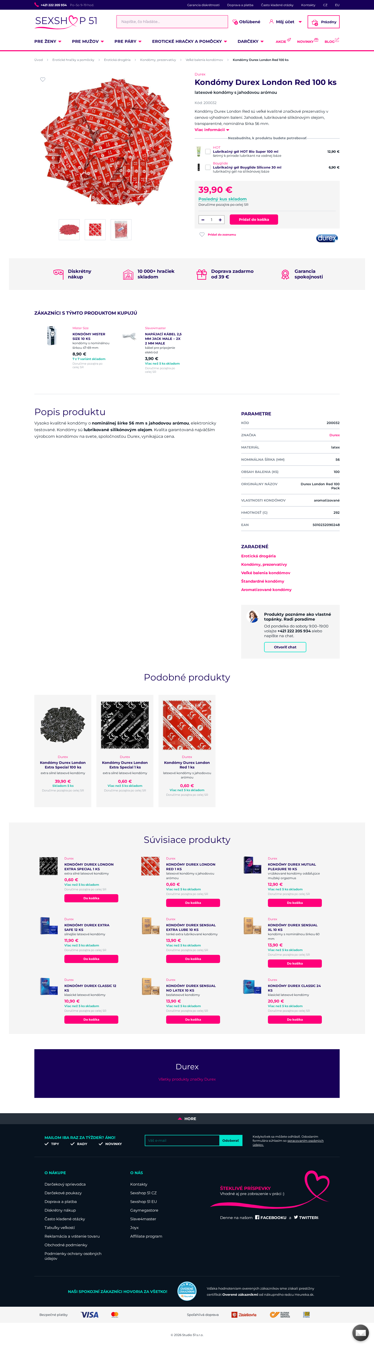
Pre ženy (45, 41)
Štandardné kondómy (262, 581)
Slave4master (143, 1218)
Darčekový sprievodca (65, 1184)
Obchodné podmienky (66, 1244)
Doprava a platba (240, 5)
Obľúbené (248, 22)
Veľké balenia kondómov (204, 60)
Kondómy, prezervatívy (158, 60)
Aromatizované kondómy (266, 589)
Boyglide (220, 163)
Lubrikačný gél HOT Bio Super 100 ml (245, 151)
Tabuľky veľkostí (60, 1227)
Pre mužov (85, 41)
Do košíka (91, 898)
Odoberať (230, 1140)
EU (337, 5)
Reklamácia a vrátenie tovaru (72, 1236)
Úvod (38, 60)
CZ (325, 5)
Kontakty (308, 5)
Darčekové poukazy (63, 1192)
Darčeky (248, 41)
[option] (78, 347)
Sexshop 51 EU (143, 1201)
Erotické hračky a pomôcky (187, 41)
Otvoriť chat (285, 647)
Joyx (134, 1227)
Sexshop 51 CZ (143, 1192)
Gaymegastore (144, 1210)
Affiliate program (146, 1236)
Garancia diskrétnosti (203, 5)
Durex (200, 74)
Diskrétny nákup (60, 1210)
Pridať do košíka (254, 219)
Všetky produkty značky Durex (187, 1079)
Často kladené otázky (277, 5)
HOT (216, 147)
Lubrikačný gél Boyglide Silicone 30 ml (247, 167)
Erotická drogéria (117, 60)
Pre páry (125, 41)
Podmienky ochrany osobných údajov (73, 1256)
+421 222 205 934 (54, 5)
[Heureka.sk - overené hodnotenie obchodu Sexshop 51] (187, 1300)
